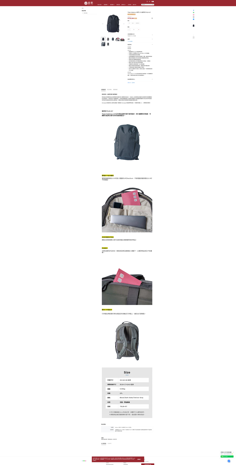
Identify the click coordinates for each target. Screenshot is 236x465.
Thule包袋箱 (130, 41)
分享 (130, 82)
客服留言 (124, 462)
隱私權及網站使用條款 (109, 464)
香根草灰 (137, 23)
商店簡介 (107, 462)
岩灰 (133, 23)
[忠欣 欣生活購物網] (88, 3)
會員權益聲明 (125, 464)
